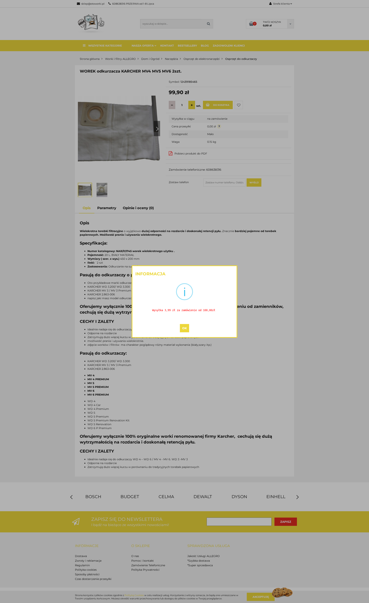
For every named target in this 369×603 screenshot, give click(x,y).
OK (184, 328)
